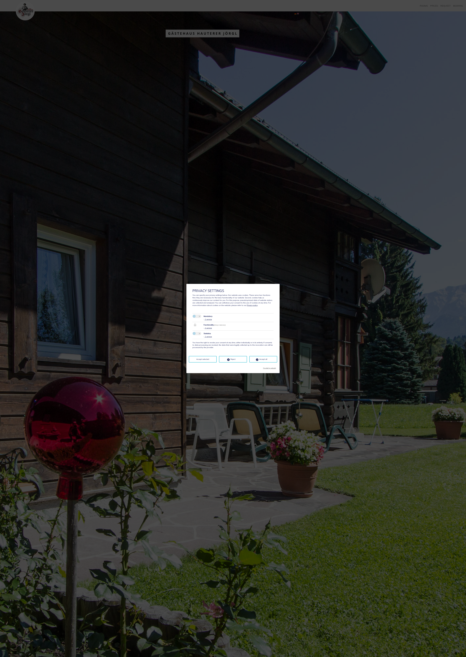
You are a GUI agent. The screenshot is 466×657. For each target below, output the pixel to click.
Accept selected (202, 359)
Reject (233, 359)
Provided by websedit (269, 367)
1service (208, 319)
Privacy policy (252, 305)
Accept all (263, 359)
